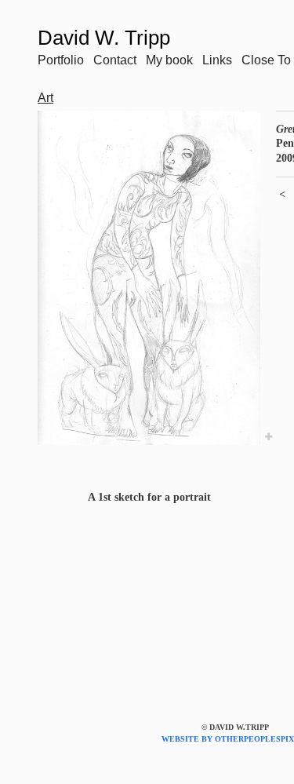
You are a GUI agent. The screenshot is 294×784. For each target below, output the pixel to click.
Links (217, 60)
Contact (114, 60)
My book (169, 60)
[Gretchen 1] (149, 278)
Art (45, 97)
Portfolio (61, 60)
